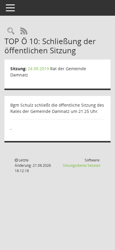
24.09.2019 (38, 68)
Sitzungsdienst (81, 165)
